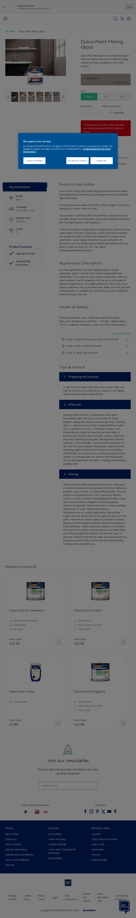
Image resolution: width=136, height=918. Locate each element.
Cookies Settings (34, 160)
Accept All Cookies (77, 160)
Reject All (101, 160)
